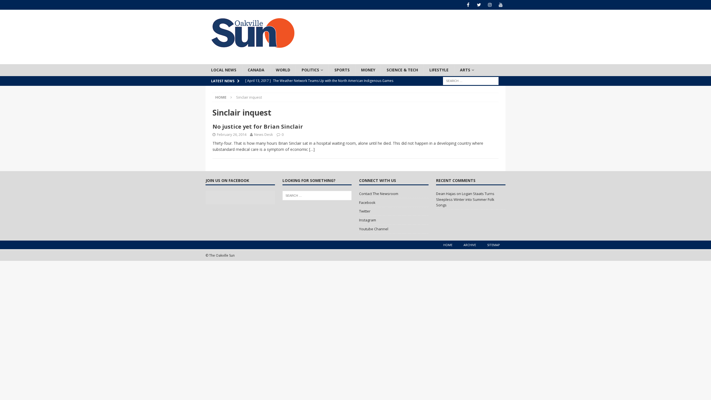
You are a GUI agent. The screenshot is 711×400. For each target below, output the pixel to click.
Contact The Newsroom (378, 193)
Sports (342, 69)
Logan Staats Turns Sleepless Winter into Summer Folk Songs (465, 199)
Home (447, 245)
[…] (312, 149)
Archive (470, 245)
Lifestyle (439, 69)
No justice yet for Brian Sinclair (257, 126)
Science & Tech (402, 69)
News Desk (263, 134)
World (283, 69)
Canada (256, 69)
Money (368, 69)
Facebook (367, 202)
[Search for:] (471, 80)
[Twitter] (479, 5)
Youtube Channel (373, 228)
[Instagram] (490, 5)
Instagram (367, 220)
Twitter (364, 211)
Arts (465, 69)
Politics (310, 69)
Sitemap (493, 245)
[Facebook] (468, 5)
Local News (223, 69)
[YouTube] (500, 5)
